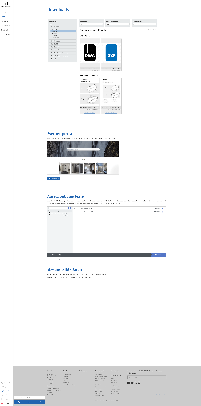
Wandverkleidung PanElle (54, 390)
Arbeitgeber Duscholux (117, 387)
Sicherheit (50, 394)
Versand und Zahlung (69, 384)
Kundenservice (67, 374)
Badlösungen (55, 41)
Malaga (54, 33)
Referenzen (83, 371)
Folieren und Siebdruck (53, 388)
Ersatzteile (115, 371)
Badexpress (98, 391)
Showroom (114, 382)
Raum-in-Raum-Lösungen (59, 56)
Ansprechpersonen (100, 378)
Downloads (98, 384)
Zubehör (53, 59)
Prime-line (55, 38)
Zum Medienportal (54, 178)
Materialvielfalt (51, 384)
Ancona (54, 29)
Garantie (65, 380)
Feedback (66, 378)
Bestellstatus (99, 389)
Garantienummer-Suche (101, 387)
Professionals (100, 371)
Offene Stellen (115, 389)
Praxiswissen (114, 391)
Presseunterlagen (116, 393)
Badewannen (55, 27)
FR (7, 403)
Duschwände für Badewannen (51, 376)
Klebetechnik (55, 50)
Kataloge (97, 393)
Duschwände (55, 47)
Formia (54, 31)
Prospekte (66, 376)
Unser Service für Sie (101, 376)
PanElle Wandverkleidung (59, 53)
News (112, 378)
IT (9, 403)
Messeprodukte (99, 395)
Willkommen (98, 374)
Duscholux (114, 380)
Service (65, 371)
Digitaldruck (50, 386)
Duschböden (55, 44)
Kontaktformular (99, 380)
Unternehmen (116, 375)
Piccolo (54, 35)
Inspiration (66, 382)
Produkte (50, 371)
